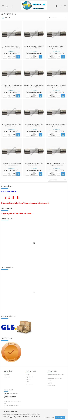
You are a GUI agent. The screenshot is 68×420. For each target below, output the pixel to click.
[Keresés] (56, 6)
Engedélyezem (60, 417)
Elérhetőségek (52, 385)
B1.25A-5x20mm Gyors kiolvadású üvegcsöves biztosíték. (12, 86)
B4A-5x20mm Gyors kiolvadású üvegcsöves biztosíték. (12, 164)
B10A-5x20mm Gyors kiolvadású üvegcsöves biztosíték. (56, 86)
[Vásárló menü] (12, 6)
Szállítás (50, 383)
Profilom (28, 379)
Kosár (27, 381)
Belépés (28, 374)
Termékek (7, 377)
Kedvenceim (29, 384)
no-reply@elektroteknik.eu (12, 406)
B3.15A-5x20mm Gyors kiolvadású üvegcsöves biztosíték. (56, 125)
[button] (14, 56)
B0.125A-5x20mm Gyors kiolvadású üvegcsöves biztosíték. (12, 47)
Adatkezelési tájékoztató (55, 378)
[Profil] (7, 6)
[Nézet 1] (3, 17)
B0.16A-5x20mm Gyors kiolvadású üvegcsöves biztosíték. (34, 47)
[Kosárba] (18, 56)
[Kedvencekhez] (5, 56)
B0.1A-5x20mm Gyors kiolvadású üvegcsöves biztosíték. (56, 47)
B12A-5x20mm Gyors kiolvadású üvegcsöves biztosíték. (11, 125)
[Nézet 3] (9, 17)
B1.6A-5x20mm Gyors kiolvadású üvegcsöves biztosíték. (34, 86)
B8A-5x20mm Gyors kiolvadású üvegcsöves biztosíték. (56, 164)
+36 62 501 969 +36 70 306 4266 (12, 402)
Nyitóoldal (7, 374)
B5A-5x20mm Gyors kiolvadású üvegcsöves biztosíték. (34, 164)
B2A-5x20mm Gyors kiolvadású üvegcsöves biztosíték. (34, 125)
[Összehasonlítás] (9, 56)
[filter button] (60, 6)
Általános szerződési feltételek (56, 375)
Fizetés (50, 380)
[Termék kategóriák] (3, 6)
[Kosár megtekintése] (65, 6)
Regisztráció (29, 377)
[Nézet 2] (6, 17)
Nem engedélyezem (49, 417)
